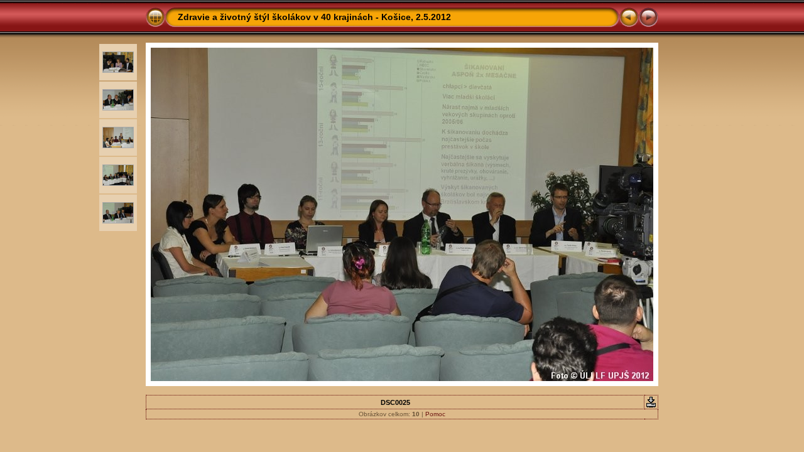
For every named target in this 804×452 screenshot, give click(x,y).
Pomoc (435, 414)
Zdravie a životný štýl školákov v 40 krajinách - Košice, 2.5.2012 (314, 17)
